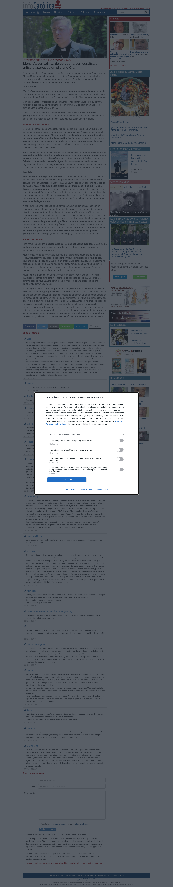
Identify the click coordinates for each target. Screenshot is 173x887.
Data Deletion (71, 489)
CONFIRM (67, 480)
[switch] (120, 440)
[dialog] (86, 443)
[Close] (133, 397)
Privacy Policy (102, 489)
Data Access (86, 489)
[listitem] (86, 434)
